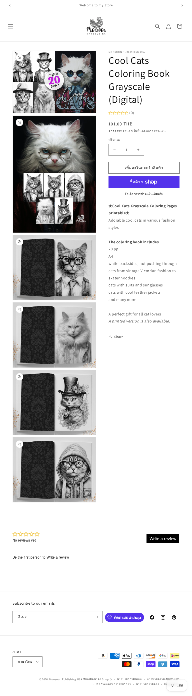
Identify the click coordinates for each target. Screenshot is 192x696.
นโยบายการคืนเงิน (129, 679)
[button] (10, 26)
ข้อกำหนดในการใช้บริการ (113, 684)
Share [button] (119, 336)
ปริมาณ (114, 140)
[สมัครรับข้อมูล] (96, 617)
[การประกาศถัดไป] (182, 5)
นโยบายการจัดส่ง (147, 684)
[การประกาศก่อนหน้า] (9, 5)
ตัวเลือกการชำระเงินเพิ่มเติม (144, 194)
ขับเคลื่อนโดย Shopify (97, 679)
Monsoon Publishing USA (65, 679)
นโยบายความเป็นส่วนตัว (163, 679)
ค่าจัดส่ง (114, 131)
